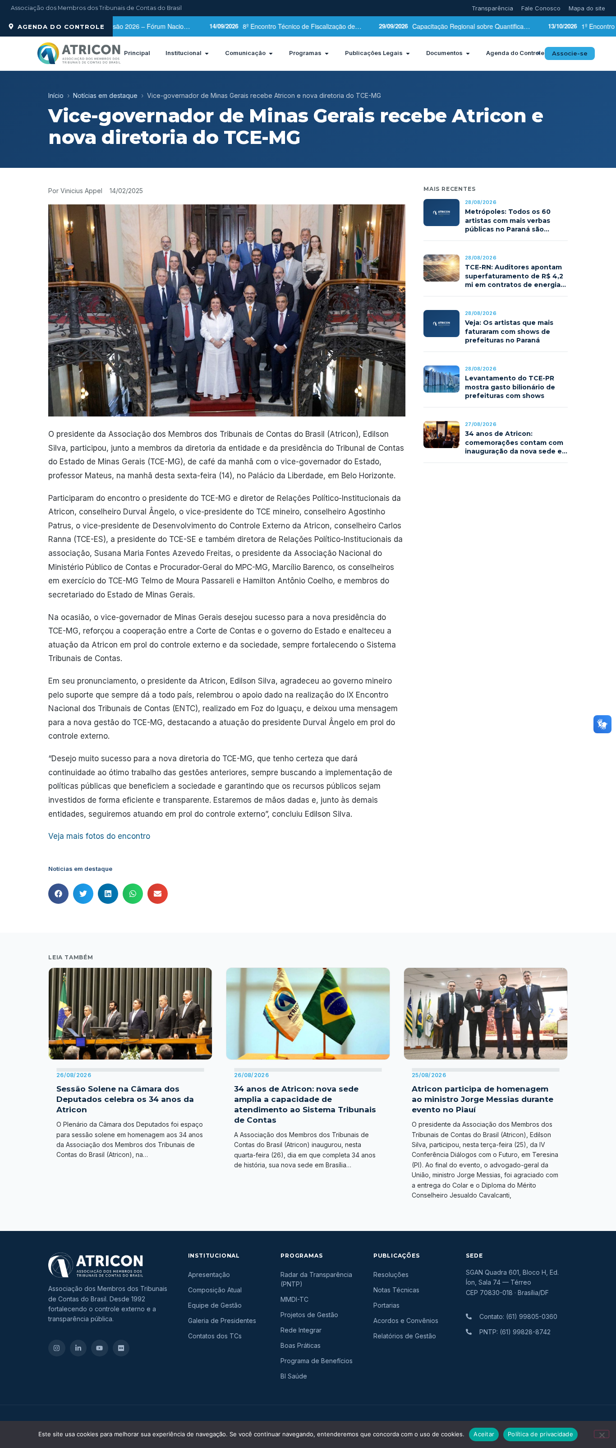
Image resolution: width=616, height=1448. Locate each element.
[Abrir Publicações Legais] (408, 53)
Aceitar (483, 1434)
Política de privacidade (540, 1434)
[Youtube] (99, 1348)
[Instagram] (56, 1348)
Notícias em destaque (105, 95)
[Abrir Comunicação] (271, 53)
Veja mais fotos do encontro (99, 836)
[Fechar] (601, 1434)
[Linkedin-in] (78, 1348)
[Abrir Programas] (327, 53)
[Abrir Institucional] (207, 53)
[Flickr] (121, 1348)
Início (56, 95)
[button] (538, 53)
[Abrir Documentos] (468, 53)
